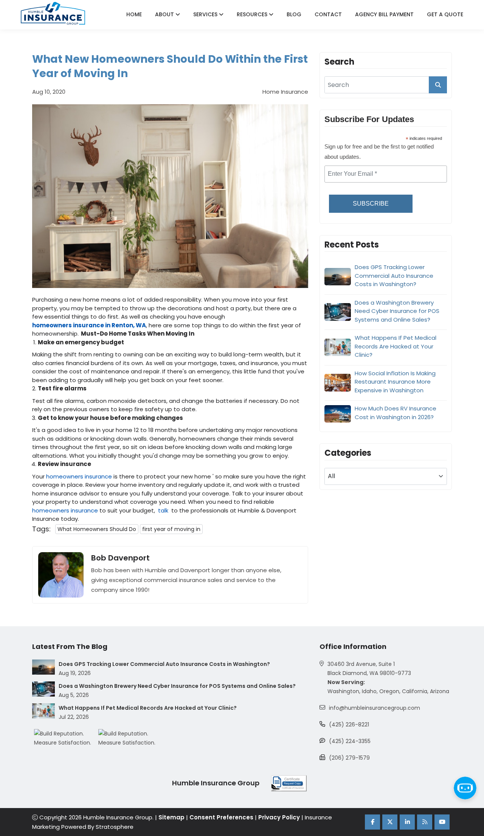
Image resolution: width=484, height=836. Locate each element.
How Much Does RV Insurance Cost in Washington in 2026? (395, 412)
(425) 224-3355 (350, 741)
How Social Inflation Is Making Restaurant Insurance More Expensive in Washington (395, 381)
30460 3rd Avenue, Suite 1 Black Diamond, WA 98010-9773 (369, 668)
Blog (294, 14)
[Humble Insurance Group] (53, 13)
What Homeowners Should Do (96, 529)
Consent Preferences (221, 817)
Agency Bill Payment (384, 14)
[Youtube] (442, 822)
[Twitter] (389, 822)
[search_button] (438, 84)
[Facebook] (372, 822)
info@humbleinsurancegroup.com (374, 708)
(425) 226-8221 (349, 724)
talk (163, 510)
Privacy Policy (279, 817)
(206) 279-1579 (349, 758)
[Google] (424, 822)
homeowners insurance (79, 476)
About (165, 14)
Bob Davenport (120, 558)
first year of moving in (171, 529)
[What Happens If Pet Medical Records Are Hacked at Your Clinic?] (43, 710)
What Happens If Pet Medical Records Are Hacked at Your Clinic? (395, 346)
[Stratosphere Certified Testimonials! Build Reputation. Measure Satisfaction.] (66, 738)
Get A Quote (445, 14)
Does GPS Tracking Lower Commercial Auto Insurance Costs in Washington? (394, 275)
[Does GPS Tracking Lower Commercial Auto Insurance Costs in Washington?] (43, 667)
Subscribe (371, 203)
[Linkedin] (407, 822)
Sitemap (171, 817)
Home (134, 14)
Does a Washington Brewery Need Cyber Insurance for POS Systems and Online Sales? (397, 310)
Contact (328, 14)
